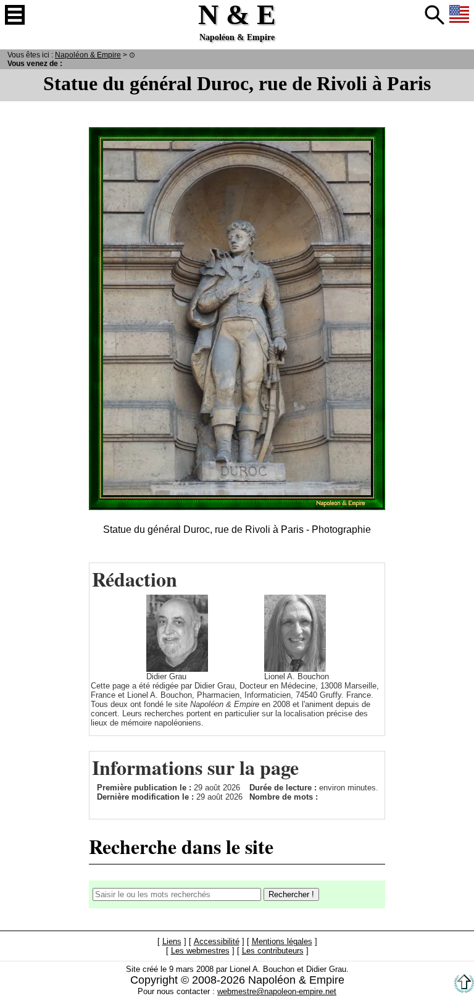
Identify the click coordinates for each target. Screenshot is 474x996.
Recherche (434, 15)
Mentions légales (282, 941)
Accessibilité (216, 941)
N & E (88, 55)
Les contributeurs (273, 950)
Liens (171, 941)
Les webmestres (200, 950)
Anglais (459, 15)
